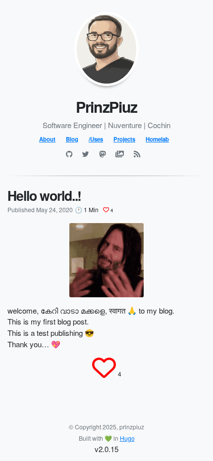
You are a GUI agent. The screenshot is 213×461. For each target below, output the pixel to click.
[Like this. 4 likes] (104, 367)
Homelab (157, 139)
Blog (72, 139)
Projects (124, 139)
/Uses (96, 139)
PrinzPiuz (106, 106)
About (47, 139)
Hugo (127, 438)
